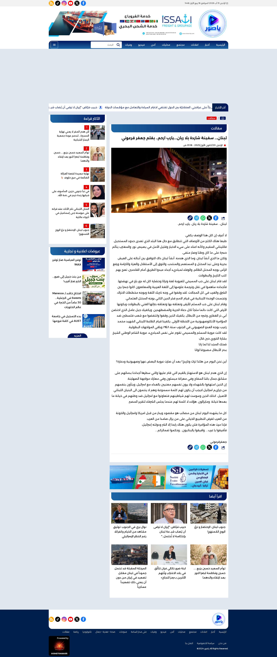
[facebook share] (215, 217)
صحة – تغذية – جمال (105, 631)
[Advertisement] (138, 76)
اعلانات (194, 44)
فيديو (141, 44)
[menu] (54, 44)
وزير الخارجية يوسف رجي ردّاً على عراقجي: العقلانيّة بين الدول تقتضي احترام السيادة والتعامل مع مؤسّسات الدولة (193, 107)
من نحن (222, 643)
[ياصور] (212, 18)
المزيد (77, 335)
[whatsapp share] (203, 217)
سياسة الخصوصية (205, 643)
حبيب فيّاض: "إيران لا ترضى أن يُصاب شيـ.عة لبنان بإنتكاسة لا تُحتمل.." (77, 107)
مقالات (211, 118)
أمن (153, 44)
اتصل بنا (189, 643)
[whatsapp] (190, 217)
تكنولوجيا (87, 631)
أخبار (207, 44)
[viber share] (196, 217)
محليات (166, 44)
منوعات (123, 631)
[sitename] (218, 619)
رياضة (76, 631)
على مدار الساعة (139, 631)
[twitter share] (209, 217)
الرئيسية (220, 44)
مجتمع (180, 44)
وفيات (128, 44)
